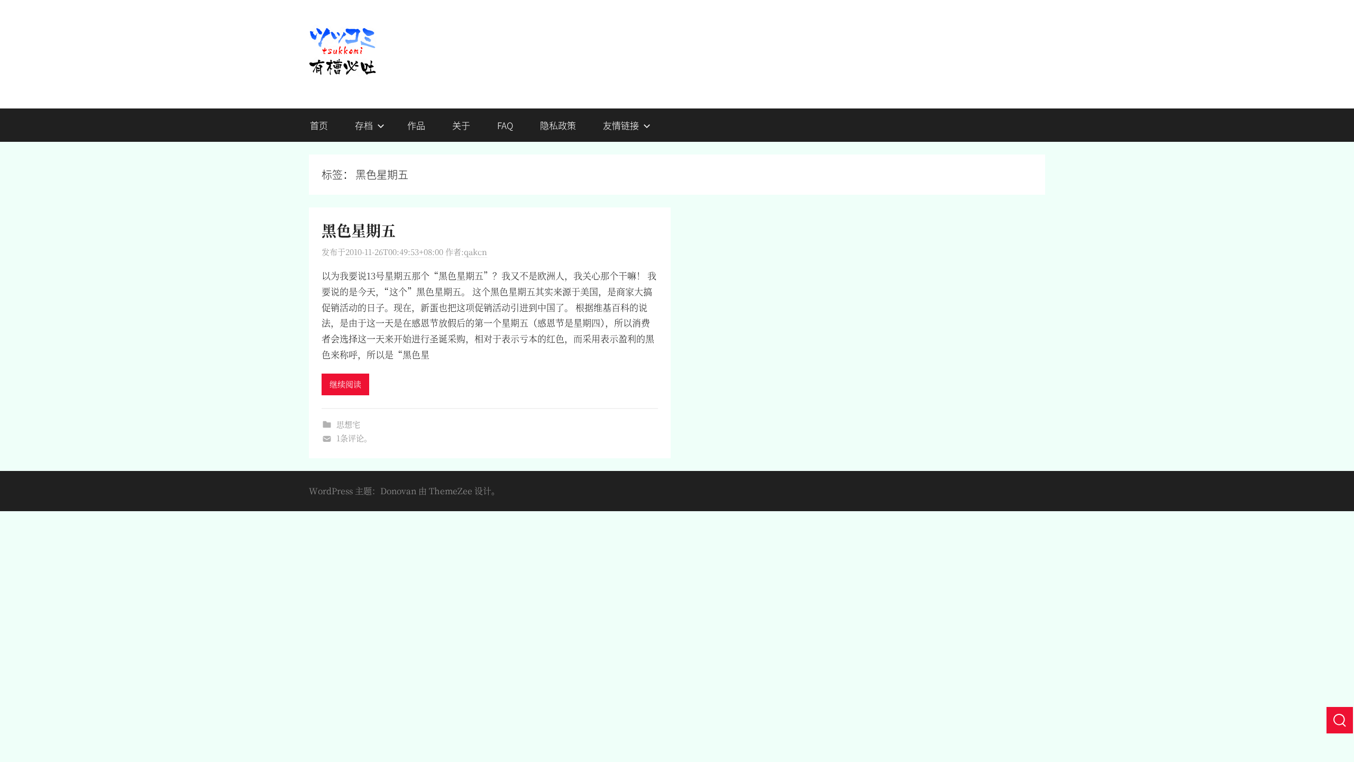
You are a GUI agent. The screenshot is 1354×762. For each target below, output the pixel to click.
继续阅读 (345, 383)
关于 (461, 125)
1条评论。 (354, 437)
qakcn (475, 251)
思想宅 (348, 424)
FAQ (505, 125)
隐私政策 (558, 125)
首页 (319, 125)
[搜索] (1339, 720)
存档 (364, 125)
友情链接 (621, 125)
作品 (416, 125)
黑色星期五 (359, 230)
